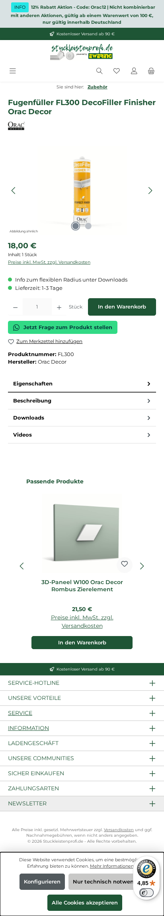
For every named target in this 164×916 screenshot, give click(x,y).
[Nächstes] (150, 190)
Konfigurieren (42, 882)
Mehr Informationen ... (113, 866)
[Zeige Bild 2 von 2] (88, 226)
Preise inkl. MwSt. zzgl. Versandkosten (49, 262)
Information (28, 728)
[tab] (82, 384)
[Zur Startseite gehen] (82, 52)
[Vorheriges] (14, 190)
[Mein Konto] (134, 71)
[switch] (146, 892)
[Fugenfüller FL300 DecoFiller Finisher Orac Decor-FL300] (82, 190)
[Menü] (12, 71)
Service (20, 713)
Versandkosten (119, 830)
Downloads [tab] (28, 418)
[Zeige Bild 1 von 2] (75, 226)
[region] (82, 190)
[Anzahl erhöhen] (59, 307)
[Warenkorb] (151, 71)
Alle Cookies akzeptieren (85, 903)
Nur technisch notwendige (109, 882)
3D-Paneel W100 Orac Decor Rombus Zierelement (82, 586)
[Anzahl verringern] (15, 307)
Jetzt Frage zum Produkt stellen (67, 327)
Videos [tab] (22, 435)
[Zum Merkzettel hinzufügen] (125, 565)
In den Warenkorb (122, 307)
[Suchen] (99, 71)
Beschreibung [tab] (32, 401)
